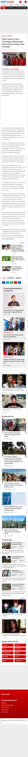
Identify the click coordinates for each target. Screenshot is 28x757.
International (4, 5)
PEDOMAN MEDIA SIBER (7, 705)
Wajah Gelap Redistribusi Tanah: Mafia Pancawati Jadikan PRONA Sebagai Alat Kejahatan (18, 571)
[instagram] (9, 697)
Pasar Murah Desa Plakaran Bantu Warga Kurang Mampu (13, 335)
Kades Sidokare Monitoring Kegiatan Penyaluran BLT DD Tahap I (12, 434)
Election (4, 649)
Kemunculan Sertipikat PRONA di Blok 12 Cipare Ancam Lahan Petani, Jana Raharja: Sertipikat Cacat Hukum (18, 585)
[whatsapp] (11, 282)
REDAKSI (3, 703)
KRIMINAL (9, 36)
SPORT (4, 660)
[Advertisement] (14, 21)
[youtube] (11, 697)
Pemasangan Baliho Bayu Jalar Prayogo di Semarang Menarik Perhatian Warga (13, 508)
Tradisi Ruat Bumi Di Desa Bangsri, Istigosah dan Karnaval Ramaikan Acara (13, 485)
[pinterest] (15, 282)
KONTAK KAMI (4, 712)
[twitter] (7, 282)
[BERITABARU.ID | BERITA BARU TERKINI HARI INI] (7, 2)
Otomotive (17, 5)
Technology (23, 5)
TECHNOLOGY (18, 660)
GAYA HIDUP (11, 278)
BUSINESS (5, 645)
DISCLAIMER (4, 709)
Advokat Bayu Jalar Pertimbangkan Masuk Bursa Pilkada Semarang (13, 311)
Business (11, 5)
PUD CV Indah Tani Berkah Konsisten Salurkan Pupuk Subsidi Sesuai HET (18, 543)
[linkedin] (19, 282)
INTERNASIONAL (6, 652)
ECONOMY (17, 645)
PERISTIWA (5, 656)
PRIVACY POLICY (5, 707)
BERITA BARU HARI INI (8, 307)
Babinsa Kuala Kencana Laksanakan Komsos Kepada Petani (12, 531)
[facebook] (3, 282)
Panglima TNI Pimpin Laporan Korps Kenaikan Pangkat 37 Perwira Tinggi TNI (13, 361)
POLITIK (17, 656)
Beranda (4, 36)
